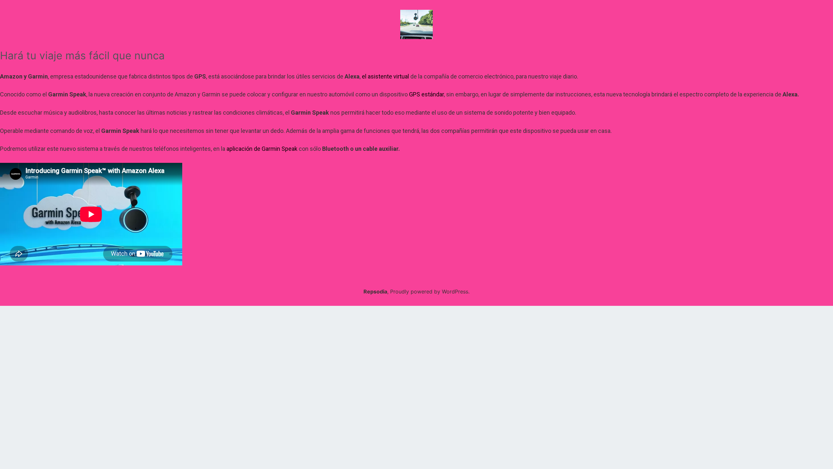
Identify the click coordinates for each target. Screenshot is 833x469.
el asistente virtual (385, 76)
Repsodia (375, 291)
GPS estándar (426, 94)
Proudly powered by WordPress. (430, 291)
